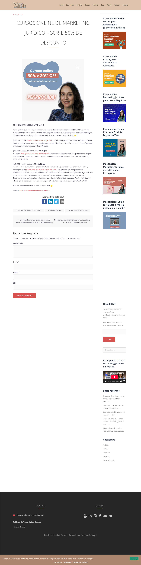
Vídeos (109, 5)
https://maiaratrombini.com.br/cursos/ (35, 191)
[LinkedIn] (90, 516)
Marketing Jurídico (54, 210)
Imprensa (106, 453)
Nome (16, 262)
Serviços (79, 5)
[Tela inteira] (124, 381)
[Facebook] (100, 516)
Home (61, 5)
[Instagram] (95, 516)
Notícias (117, 5)
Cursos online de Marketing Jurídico (28, 210)
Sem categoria (108, 460)
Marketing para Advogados (78, 210)
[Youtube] (85, 516)
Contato (125, 5)
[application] (114, 377)
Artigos (106, 445)
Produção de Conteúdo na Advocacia (35, 154)
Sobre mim (70, 5)
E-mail (16, 273)
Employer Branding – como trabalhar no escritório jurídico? (113, 399)
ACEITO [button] (134, 558)
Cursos (87, 5)
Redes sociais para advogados (39, 140)
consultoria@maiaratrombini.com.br (29, 515)
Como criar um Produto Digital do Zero (41, 170)
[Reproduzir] (106, 381)
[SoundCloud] (105, 516)
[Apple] (110, 516)
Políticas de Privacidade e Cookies (27, 522)
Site (14, 283)
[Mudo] (121, 381)
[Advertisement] (114, 266)
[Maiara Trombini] (19, 5)
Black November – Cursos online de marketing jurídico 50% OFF (113, 421)
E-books (95, 5)
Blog (102, 5)
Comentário (18, 243)
